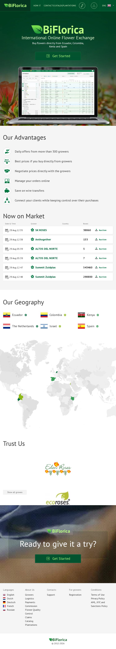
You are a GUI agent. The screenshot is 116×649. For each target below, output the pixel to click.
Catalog (29, 621)
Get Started (61, 56)
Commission (31, 605)
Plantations (31, 624)
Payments (30, 602)
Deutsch (11, 602)
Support (51, 594)
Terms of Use (98, 594)
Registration (75, 594)
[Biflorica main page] (15, 5)
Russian (11, 609)
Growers (29, 594)
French (10, 605)
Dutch (10, 598)
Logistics (29, 598)
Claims (28, 617)
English (10, 594)
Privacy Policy (98, 598)
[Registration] (82, 5)
